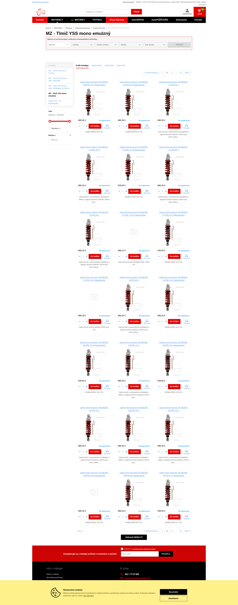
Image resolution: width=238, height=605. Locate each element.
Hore (80, 531)
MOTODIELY (58, 28)
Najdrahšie (109, 65)
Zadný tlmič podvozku (82, 28)
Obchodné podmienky (40, 2)
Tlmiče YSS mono (99, 28)
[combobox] (58, 44)
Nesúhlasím (173, 598)
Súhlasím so (140, 549)
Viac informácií (88, 596)
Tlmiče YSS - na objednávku (54, 102)
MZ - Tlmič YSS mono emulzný (57, 94)
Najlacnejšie (97, 65)
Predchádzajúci (152, 72)
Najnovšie (121, 65)
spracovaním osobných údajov (144, 549)
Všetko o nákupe (52, 574)
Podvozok (68, 28)
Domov (48, 28)
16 (181, 72)
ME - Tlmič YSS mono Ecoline (57, 71)
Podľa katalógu (82, 65)
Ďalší (187, 72)
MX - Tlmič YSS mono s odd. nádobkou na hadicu (59, 87)
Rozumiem (173, 592)
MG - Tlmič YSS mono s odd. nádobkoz (57, 79)
